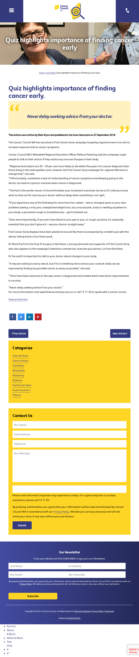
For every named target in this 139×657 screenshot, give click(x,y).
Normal (11, 626)
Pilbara (17, 395)
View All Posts (20, 355)
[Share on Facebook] (12, 319)
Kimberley (18, 375)
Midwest (17, 380)
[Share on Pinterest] (38, 319)
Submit (22, 525)
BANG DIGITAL (74, 618)
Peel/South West (22, 385)
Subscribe (33, 596)
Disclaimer (109, 611)
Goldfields (18, 365)
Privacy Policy (61, 511)
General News (20, 360)
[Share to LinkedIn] (29, 319)
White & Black (15, 638)
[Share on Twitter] (21, 319)
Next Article (119, 333)
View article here (18, 299)
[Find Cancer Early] (69, 11)
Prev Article (20, 333)
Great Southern (22, 390)
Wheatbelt (19, 370)
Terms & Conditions (82, 611)
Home (41, 72)
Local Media (50, 72)
